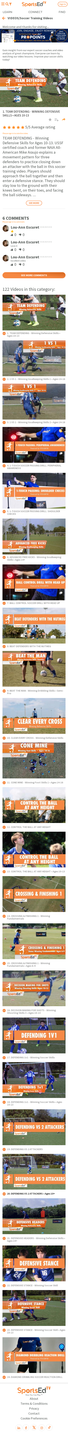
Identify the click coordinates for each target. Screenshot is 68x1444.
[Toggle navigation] (10, 3)
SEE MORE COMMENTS (34, 275)
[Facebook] (26, 1427)
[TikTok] (49, 1427)
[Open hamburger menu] (2, 4)
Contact (34, 1413)
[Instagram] (41, 1427)
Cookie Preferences (34, 1418)
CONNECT (35, 12)
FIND (62, 12)
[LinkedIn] (19, 1427)
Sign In (62, 4)
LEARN (7, 12)
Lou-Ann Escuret (25, 227)
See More (34, 202)
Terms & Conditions (34, 1403)
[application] (34, 88)
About (34, 1398)
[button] (55, 121)
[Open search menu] (7, 4)
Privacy (34, 1408)
